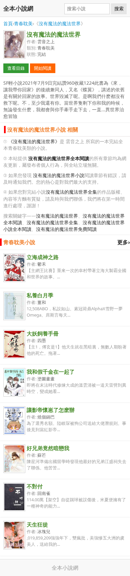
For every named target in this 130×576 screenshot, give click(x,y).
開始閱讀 (42, 68)
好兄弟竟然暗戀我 (48, 448)
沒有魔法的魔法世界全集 (71, 192)
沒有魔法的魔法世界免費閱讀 (66, 229)
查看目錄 (16, 68)
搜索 (119, 8)
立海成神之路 (43, 257)
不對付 (35, 486)
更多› (123, 242)
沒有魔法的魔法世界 (60, 23)
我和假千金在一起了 (51, 371)
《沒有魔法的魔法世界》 (34, 141)
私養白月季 (40, 295)
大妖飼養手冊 (43, 333)
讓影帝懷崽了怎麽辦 (51, 410)
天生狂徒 (37, 524)
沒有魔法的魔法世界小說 (58, 175)
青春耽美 (23, 23)
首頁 (8, 23)
